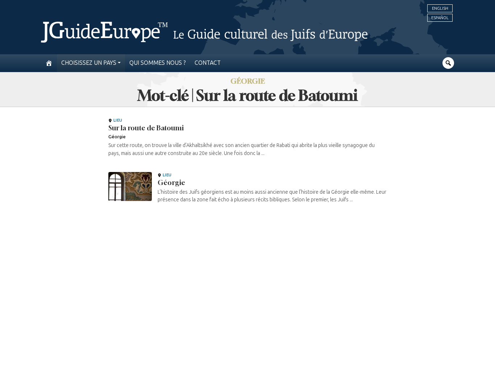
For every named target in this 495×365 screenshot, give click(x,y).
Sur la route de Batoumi (146, 128)
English (440, 8)
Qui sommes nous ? (157, 62)
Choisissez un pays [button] (88, 62)
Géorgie (171, 182)
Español (440, 17)
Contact (208, 62)
